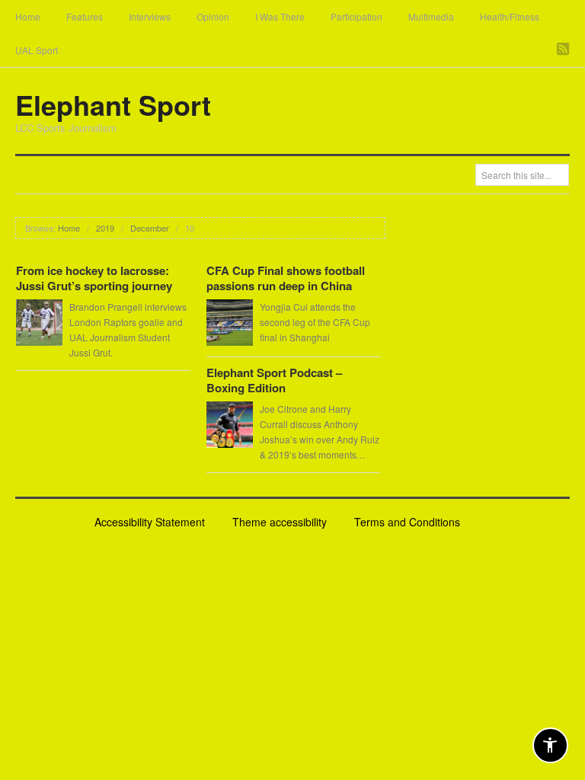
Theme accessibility (279, 521)
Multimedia (431, 16)
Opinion (213, 16)
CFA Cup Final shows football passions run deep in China (285, 278)
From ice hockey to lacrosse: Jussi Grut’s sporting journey (94, 278)
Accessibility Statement (149, 521)
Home (27, 16)
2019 (105, 228)
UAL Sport (36, 49)
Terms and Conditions (407, 521)
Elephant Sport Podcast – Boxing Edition (274, 380)
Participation (356, 16)
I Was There (280, 16)
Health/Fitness (509, 16)
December (149, 228)
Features (84, 16)
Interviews (150, 16)
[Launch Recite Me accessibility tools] (550, 745)
